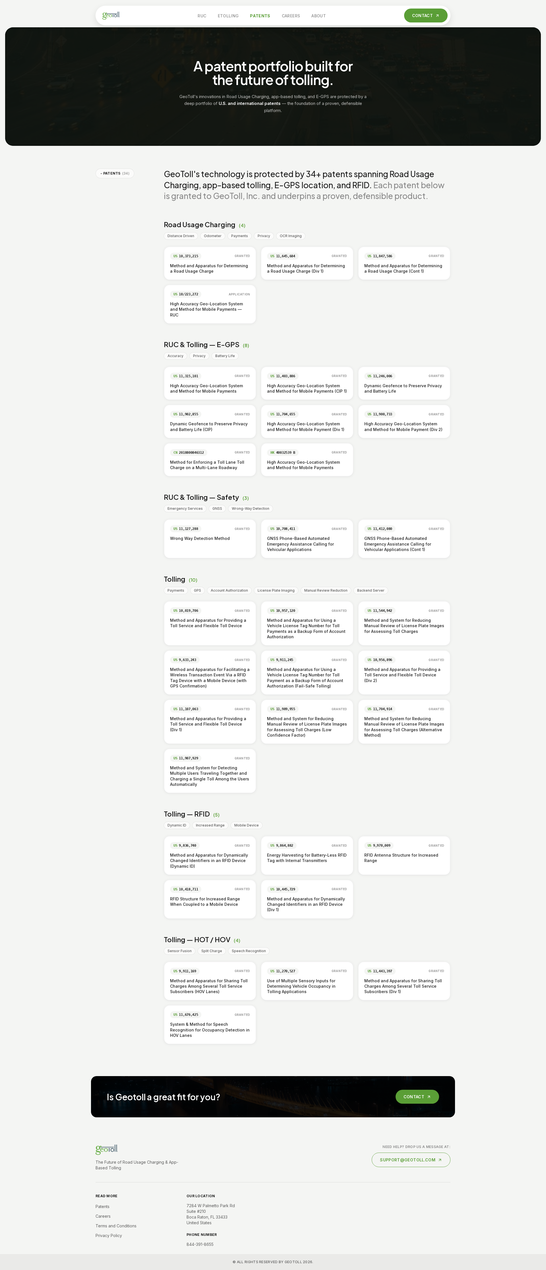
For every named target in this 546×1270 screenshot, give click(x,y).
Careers (291, 15)
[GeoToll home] (111, 16)
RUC (202, 15)
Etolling (228, 15)
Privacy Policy (109, 1235)
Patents (260, 15)
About (318, 15)
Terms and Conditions (116, 1225)
